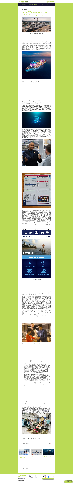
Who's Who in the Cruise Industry (36, 456)
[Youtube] (53, 477)
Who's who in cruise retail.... (47, 456)
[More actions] (50, 9)
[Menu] (19, 1)
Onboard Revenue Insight (31, 438)
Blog (35, 475)
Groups (36, 477)
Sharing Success (24, 4)
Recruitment (30, 479)
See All (53, 447)
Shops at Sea (35, 4)
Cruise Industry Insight (41, 4)
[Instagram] (46, 477)
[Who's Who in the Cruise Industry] (36, 452)
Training (36, 476)
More (46, 4)
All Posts (20, 4)
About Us (30, 476)
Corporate (36, 479)
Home (29, 475)
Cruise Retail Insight (30, 4)
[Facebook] (48, 477)
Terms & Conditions (31, 477)
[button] (26, 1)
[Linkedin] (51, 477)
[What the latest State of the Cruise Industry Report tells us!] (24, 452)
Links (35, 478)
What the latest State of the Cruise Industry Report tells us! (24, 457)
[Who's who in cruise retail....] (48, 452)
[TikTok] (43, 477)
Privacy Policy (30, 478)
